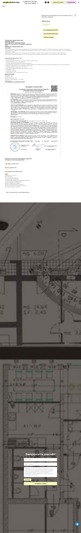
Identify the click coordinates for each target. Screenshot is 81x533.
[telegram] (46, 2)
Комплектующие (48, 37)
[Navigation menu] (78, 2)
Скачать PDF (8, 161)
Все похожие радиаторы (51, 33)
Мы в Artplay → (31, 3)
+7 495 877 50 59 (29, 1)
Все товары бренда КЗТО (51, 30)
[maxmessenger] (48, 2)
